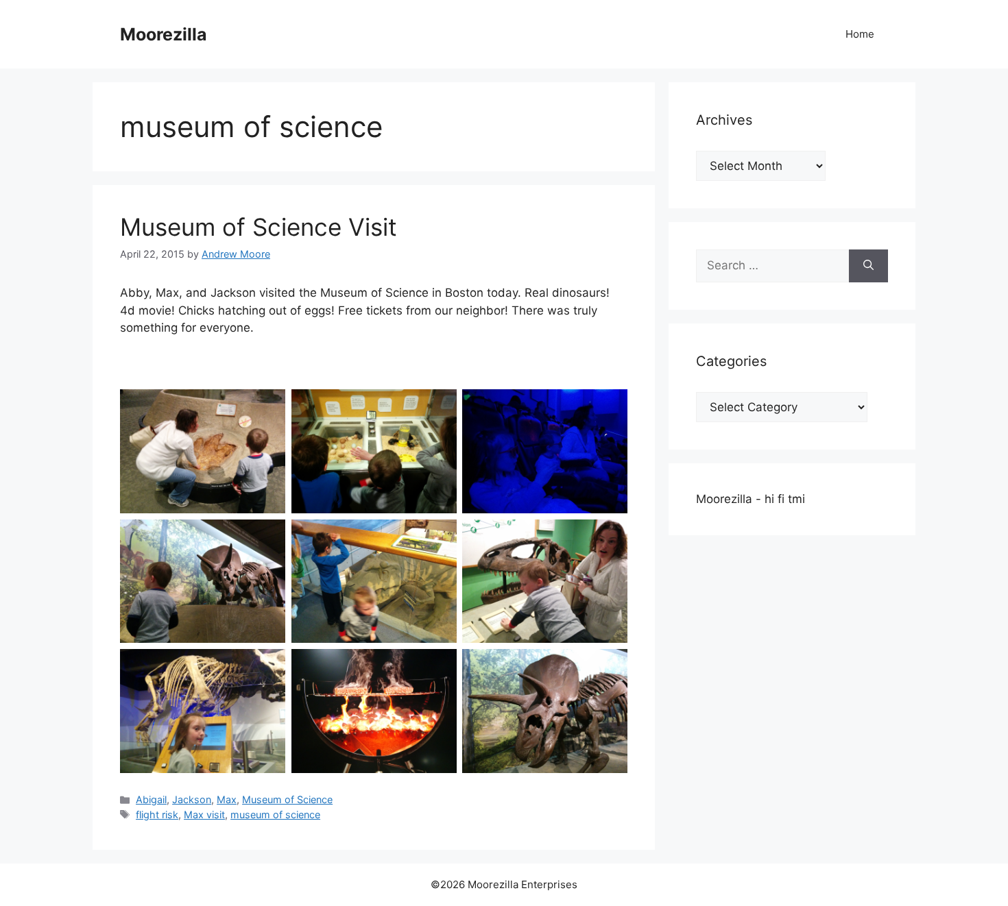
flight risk (157, 814)
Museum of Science (287, 799)
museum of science (275, 814)
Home (859, 33)
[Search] (868, 265)
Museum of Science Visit (258, 226)
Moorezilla (163, 34)
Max (227, 799)
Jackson (191, 799)
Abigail (151, 799)
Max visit (204, 814)
